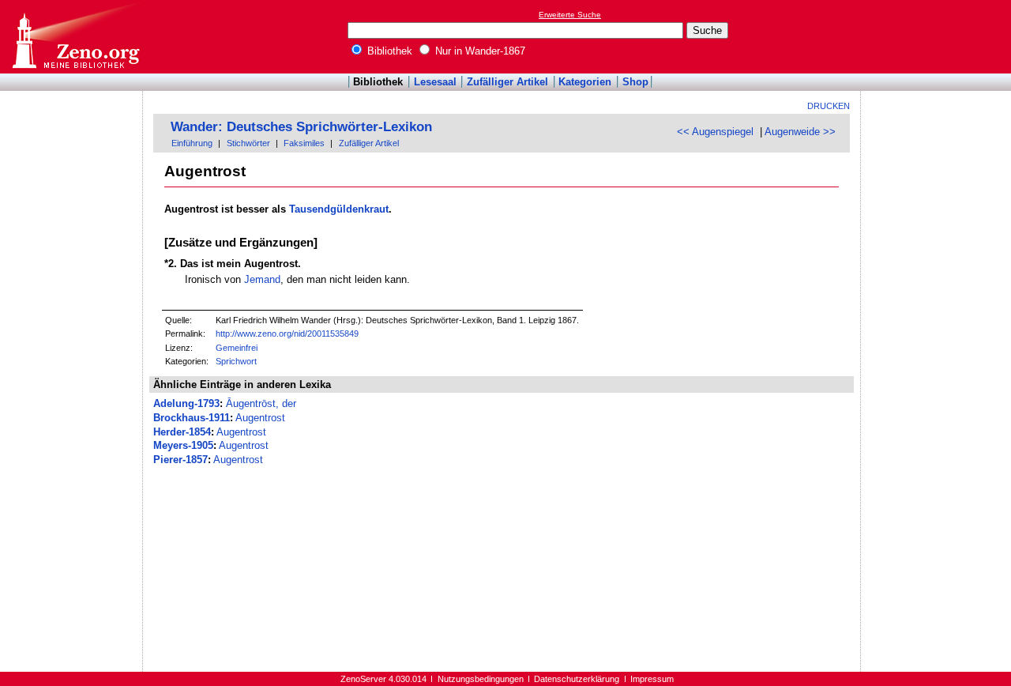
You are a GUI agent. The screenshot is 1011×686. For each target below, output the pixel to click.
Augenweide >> (800, 132)
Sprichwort (236, 361)
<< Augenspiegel (715, 132)
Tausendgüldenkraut (339, 209)
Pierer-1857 (180, 460)
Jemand (262, 279)
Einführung (191, 143)
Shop (635, 82)
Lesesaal (435, 82)
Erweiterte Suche (570, 14)
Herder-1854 (182, 432)
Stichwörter (248, 143)
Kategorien (584, 82)
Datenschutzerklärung (576, 679)
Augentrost (260, 418)
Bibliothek (388, 51)
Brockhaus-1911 (191, 418)
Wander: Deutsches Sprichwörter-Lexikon (301, 126)
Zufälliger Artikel (507, 82)
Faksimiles (304, 143)
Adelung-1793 (186, 403)
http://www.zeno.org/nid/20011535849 (287, 333)
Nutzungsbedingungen (481, 679)
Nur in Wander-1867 (478, 51)
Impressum (652, 679)
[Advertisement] (938, 36)
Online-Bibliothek (75, 37)
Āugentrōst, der (261, 403)
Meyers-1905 (183, 445)
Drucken (828, 106)
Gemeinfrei (236, 347)
